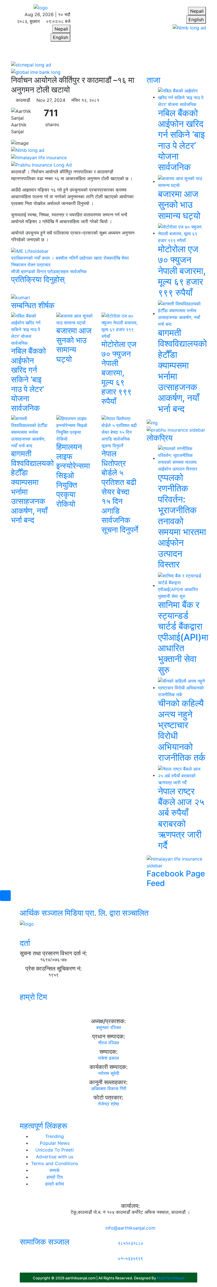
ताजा (153, 80)
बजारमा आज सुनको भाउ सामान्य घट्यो (74, 345)
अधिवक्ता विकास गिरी (108, 1088)
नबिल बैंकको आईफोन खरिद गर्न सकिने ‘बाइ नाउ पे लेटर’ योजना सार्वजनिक (28, 379)
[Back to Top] (5, 895)
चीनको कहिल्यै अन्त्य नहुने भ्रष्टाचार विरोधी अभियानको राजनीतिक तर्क (181, 730)
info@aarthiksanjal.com (130, 1228)
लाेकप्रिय (160, 438)
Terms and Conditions (54, 1163)
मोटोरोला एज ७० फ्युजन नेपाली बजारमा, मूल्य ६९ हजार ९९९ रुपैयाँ (118, 372)
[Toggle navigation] (34, 53)
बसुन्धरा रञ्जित (108, 1027)
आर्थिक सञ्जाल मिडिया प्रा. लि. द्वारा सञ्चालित (84, 913)
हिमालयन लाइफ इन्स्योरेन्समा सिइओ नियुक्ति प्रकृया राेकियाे (73, 475)
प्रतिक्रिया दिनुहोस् (38, 279)
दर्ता (25, 943)
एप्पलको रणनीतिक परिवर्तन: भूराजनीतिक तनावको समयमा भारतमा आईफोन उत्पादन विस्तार (182, 521)
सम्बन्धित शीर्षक (33, 305)
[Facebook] (21, 1252)
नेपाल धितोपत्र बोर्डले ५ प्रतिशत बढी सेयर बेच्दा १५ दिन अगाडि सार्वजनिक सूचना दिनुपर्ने (119, 491)
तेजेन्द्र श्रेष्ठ (108, 1104)
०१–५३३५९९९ (130, 1258)
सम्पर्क (54, 1170)
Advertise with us (54, 1156)
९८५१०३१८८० (130, 1243)
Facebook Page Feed (176, 878)
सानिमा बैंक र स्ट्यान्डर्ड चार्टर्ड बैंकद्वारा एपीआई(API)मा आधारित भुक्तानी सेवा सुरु (183, 637)
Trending (54, 1136)
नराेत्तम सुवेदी (108, 1073)
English (60, 37)
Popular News (55, 1143)
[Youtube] (25, 1252)
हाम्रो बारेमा (54, 1184)
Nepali (61, 29)
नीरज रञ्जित (108, 1042)
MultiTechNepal (170, 1278)
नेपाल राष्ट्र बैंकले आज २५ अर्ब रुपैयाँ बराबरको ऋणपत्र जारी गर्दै (181, 818)
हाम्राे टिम (33, 997)
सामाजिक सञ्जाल (44, 1242)
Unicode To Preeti (54, 1150)
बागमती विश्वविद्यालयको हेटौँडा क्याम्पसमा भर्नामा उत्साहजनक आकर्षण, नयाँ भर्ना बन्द (32, 487)
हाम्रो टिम (55, 1177)
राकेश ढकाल (108, 1058)
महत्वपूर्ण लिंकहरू (43, 1126)
